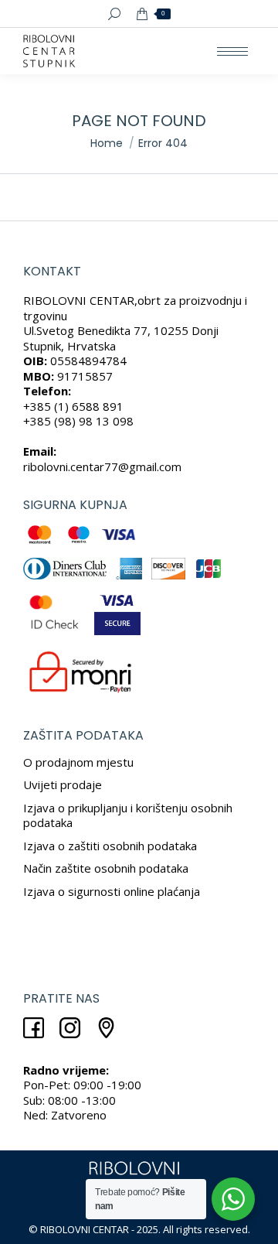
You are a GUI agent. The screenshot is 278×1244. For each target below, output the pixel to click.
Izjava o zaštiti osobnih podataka (110, 845)
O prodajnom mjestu (78, 762)
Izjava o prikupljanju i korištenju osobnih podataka (127, 815)
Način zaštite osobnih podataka (105, 868)
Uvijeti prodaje (62, 784)
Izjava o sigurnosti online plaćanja (111, 891)
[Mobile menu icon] (232, 51)
